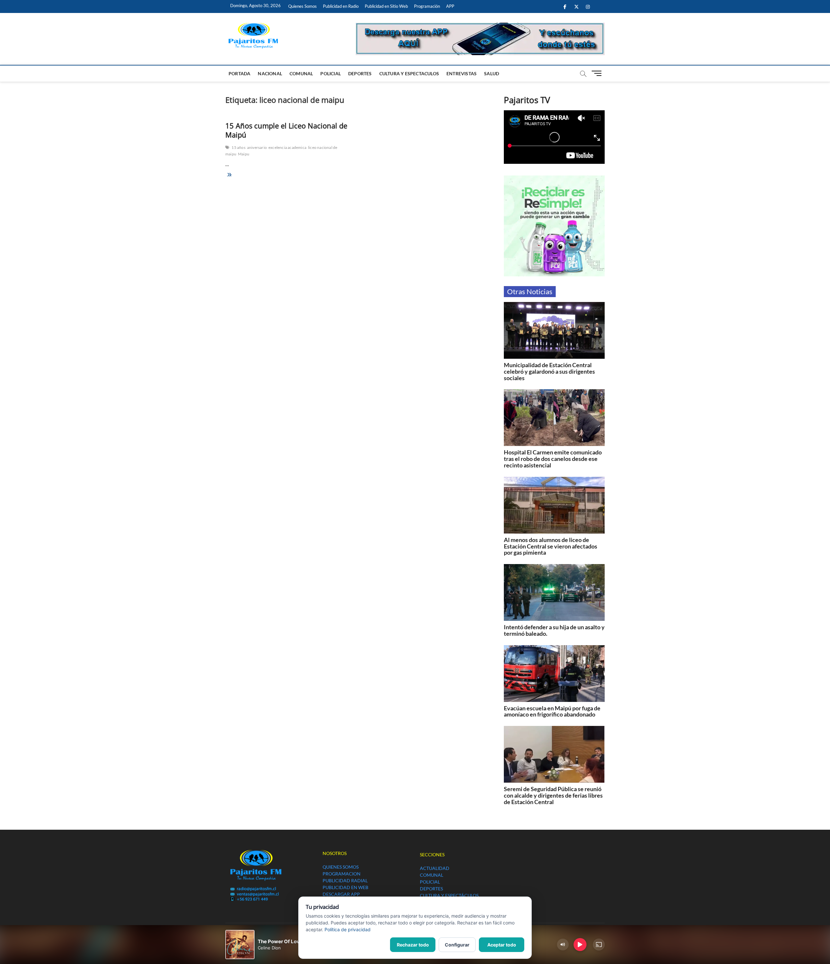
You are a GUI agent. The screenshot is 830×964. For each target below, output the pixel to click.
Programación (427, 6)
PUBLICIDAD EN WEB (345, 887)
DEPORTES (360, 73)
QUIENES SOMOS (341, 867)
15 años (238, 147)
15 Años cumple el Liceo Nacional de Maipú (286, 130)
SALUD (491, 73)
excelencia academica (287, 147)
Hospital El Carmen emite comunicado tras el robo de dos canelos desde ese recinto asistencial (553, 459)
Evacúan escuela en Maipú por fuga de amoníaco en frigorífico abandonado (552, 711)
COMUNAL (301, 73)
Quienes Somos (302, 6)
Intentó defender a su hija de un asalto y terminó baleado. (554, 630)
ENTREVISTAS (461, 73)
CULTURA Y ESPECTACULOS (409, 73)
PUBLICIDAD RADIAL (345, 880)
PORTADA (239, 73)
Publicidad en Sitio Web (386, 6)
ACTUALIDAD (434, 868)
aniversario (257, 147)
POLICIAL (330, 73)
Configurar (457, 944)
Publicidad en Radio (341, 6)
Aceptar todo (501, 944)
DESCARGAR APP (341, 894)
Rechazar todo (413, 944)
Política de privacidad (348, 929)
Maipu (243, 153)
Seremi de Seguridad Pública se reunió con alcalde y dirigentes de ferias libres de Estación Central (553, 795)
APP (450, 6)
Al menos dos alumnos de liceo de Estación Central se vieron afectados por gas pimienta (550, 546)
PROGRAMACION (342, 873)
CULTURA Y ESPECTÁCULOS (449, 895)
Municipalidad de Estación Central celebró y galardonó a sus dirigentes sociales (549, 371)
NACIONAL (270, 73)
